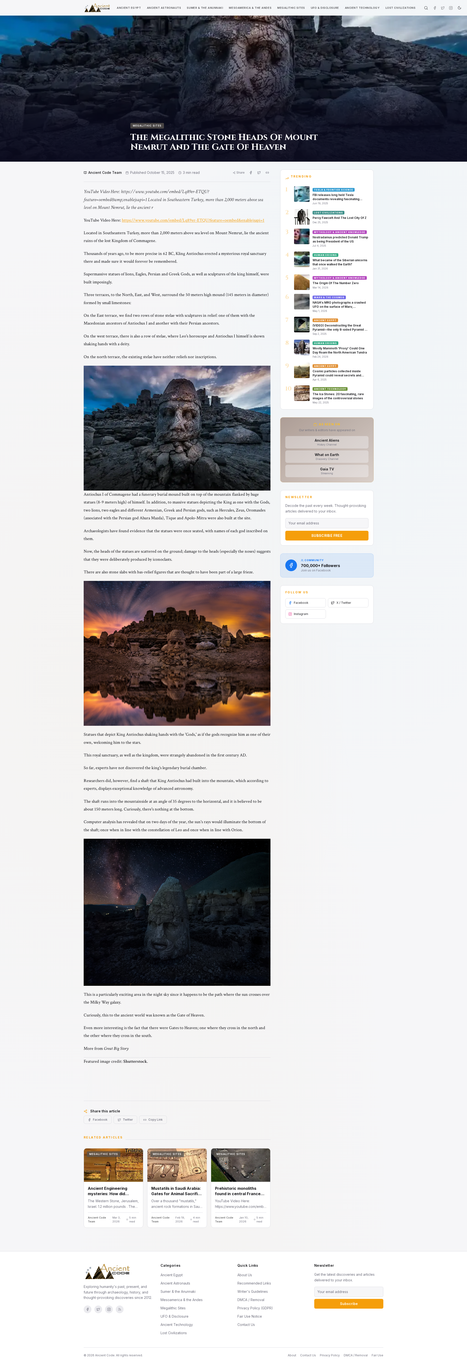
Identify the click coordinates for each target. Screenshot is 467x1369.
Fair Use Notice (249, 1316)
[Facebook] (435, 8)
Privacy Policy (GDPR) (255, 1308)
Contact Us (246, 1324)
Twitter (128, 1119)
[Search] (426, 8)
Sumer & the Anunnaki (205, 7)
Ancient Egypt (129, 7)
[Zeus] (177, 428)
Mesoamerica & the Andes (250, 7)
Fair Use (377, 1355)
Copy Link (155, 1119)
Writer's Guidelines (252, 1291)
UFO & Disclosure (325, 7)
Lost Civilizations (401, 7)
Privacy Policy (330, 1355)
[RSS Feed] (120, 1309)
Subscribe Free (326, 535)
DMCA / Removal (250, 1300)
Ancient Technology (362, 7)
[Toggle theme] (459, 8)
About (292, 1355)
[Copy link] (267, 172)
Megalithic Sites (291, 7)
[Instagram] (451, 8)
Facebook (100, 1119)
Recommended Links (254, 1283)
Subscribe (349, 1304)
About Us (244, 1275)
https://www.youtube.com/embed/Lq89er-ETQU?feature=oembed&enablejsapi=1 (193, 220)
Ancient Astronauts (164, 7)
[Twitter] (443, 8)
